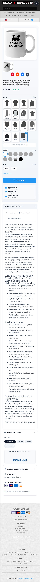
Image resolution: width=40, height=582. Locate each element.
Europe (29, 441)
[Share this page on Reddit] (17, 74)
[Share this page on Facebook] (22, 74)
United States (10, 441)
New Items (32, 12)
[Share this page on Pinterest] (12, 74)
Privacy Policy (29, 552)
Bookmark (21, 570)
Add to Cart (21, 180)
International (9, 446)
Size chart (8, 173)
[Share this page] (27, 74)
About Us (10, 552)
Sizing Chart (16, 561)
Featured (23, 15)
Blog (32, 15)
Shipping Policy (34, 554)
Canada (20, 441)
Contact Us (18, 552)
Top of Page (38, 501)
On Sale (21, 12)
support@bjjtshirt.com (13, 477)
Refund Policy (22, 554)
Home (1, 501)
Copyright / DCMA (21, 563)
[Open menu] (36, 3)
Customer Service (28, 561)
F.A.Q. (8, 561)
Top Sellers (12, 15)
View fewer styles (18, 145)
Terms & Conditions (10, 554)
